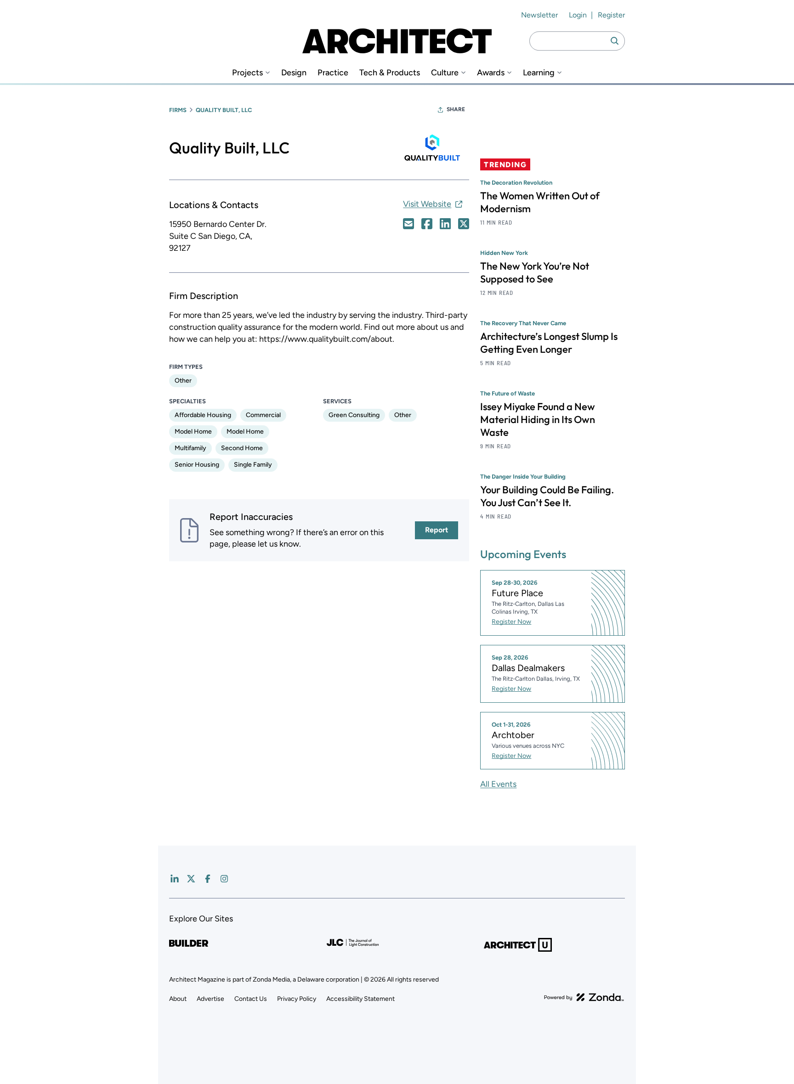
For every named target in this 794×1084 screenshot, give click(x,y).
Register (611, 15)
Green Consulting (354, 415)
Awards (491, 73)
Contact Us (250, 999)
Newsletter (539, 15)
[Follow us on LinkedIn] (174, 878)
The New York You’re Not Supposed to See (534, 272)
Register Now (511, 622)
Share (456, 109)
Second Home (242, 448)
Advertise (210, 999)
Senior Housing (197, 465)
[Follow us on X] (191, 878)
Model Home (193, 431)
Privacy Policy (296, 999)
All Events (498, 784)
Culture (445, 73)
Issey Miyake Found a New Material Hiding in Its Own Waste (537, 419)
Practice (333, 73)
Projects (247, 73)
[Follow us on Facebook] (207, 878)
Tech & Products (389, 73)
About (178, 999)
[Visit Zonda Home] (584, 997)
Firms (178, 110)
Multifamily (190, 448)
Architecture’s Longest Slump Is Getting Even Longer (549, 343)
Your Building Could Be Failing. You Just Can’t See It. (547, 496)
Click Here (408, 223)
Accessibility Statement (360, 999)
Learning (539, 73)
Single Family (253, 465)
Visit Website (427, 204)
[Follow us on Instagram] (224, 878)
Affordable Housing (203, 415)
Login (578, 15)
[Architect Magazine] (397, 40)
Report (436, 529)
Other (183, 380)
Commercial (263, 415)
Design (293, 73)
